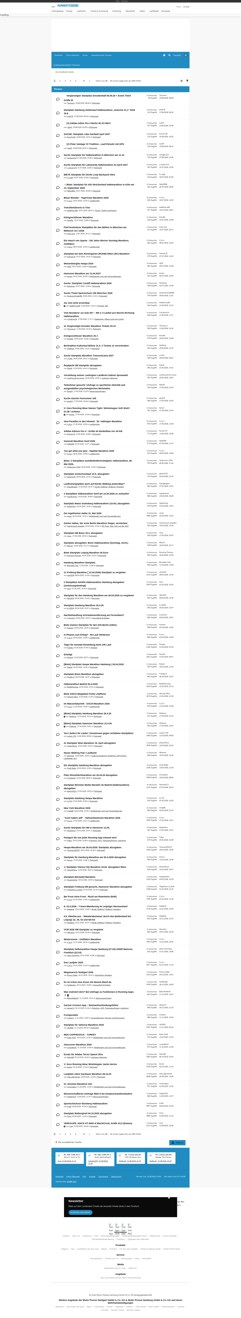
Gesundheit (130, 11)
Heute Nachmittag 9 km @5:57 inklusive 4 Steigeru (103, 1157)
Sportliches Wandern (103, 975)
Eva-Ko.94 (71, 137)
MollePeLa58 (72, 211)
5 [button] (75, 81)
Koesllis (70, 220)
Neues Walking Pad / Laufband (80, 753)
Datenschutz (116, 1177)
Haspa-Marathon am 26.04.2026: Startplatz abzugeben (92, 847)
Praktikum (121, 1239)
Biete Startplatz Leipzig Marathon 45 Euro (86, 552)
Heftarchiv (132, 1268)
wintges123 (72, 158)
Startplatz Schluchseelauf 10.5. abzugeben (86, 474)
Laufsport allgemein (110, 378)
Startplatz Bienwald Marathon (79, 877)
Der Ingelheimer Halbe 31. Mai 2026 (82, 513)
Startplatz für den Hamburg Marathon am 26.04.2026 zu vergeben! (99, 595)
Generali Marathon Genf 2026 (79, 441)
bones (69, 276)
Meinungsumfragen (98, 391)
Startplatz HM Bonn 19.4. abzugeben (83, 533)
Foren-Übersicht (73, 1177)
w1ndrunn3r (72, 319)
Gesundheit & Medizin (101, 618)
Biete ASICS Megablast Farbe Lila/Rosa (85, 694)
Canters (70, 1018)
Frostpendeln (71, 1015)
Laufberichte (94, 201)
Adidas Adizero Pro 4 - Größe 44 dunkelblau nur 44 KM (93, 431)
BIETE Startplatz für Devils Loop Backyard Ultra (89, 174)
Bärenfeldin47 (72, 998)
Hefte (117, 1)
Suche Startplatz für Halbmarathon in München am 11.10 (94, 155)
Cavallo (109, 1307)
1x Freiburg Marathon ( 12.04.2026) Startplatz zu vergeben (95, 572)
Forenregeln (103, 1177)
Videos (142, 11)
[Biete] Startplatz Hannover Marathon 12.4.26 (88, 723)
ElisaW (70, 391)
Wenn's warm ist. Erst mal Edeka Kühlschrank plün (73, 1157)
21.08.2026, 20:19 (165, 1161)
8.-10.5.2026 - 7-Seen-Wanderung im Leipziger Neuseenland (95, 906)
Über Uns (76, 1236)
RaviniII (70, 657)
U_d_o (69, 201)
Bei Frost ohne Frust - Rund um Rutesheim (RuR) (90, 896)
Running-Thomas (74, 556)
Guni (69, 589)
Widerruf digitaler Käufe (150, 1249)
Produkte (125, 1)
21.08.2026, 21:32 (134, 1161)
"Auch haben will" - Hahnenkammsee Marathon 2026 (92, 818)
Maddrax (70, 909)
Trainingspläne (57, 11)
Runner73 (71, 434)
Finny (69, 1116)
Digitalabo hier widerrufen (138, 1239)
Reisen (104, 1249)
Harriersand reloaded (75, 526)
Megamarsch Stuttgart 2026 (78, 972)
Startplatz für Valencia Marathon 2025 (84, 1025)
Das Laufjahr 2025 (73, 962)
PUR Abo (113, 1249)
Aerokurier (59, 1307)
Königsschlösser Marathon (78, 217)
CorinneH (71, 618)
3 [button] (65, 81)
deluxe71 (70, 1008)
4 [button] (70, 81)
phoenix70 (71, 477)
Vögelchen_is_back (74, 890)
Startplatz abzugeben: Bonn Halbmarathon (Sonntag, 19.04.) (96, 543)
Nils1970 (70, 598)
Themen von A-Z (111, 1259)
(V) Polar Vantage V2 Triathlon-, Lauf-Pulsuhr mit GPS (95, 144)
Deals (137, 1259)
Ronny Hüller (72, 975)
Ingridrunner (72, 497)
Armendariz (71, 1087)
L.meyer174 (72, 168)
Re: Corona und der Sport (134, 1155)
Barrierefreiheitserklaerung (103, 1239)
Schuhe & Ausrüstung (99, 11)
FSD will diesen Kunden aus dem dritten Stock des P (134, 1157)
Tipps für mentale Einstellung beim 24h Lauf (87, 644)
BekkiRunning (72, 687)
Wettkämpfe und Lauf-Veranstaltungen (105, 276)
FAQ (84, 1177)
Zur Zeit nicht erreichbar (77, 303)
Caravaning (99, 1307)
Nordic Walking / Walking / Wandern (109, 487)
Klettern (129, 1307)
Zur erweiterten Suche (64, 72)
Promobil (104, 1310)
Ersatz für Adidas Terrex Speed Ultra (83, 1054)
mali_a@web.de (73, 1077)
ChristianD (71, 778)
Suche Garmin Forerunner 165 (80, 398)
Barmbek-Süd (72, 566)
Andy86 (70, 811)
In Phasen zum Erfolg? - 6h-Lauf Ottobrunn (87, 635)
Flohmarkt (96, 103)
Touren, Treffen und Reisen (106, 211)
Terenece (71, 103)
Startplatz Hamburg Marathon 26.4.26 (84, 605)
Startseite (59, 1177)
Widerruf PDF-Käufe (171, 1249)
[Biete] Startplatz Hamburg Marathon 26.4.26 (87, 713)
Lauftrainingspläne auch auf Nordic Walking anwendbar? (94, 484)
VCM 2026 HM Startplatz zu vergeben (83, 929)
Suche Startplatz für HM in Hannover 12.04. (87, 827)
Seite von (101, 81)
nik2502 (70, 1028)
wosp (69, 516)
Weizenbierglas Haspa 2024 (78, 263)
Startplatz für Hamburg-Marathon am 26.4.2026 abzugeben (95, 857)
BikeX (89, 1307)
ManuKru (70, 932)
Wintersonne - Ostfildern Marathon (82, 939)
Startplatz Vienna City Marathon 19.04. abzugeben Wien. (97, 867)
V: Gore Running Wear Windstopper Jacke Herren (90, 1064)
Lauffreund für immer (75, 378)
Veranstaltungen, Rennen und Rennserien (108, 1018)
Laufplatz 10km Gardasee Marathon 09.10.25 (87, 1074)
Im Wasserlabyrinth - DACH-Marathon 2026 (87, 703)
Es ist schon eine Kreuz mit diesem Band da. (88, 982)
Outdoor (180, 1307)
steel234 (70, 575)
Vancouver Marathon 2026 (78, 1044)
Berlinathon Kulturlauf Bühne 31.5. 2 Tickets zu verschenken (96, 345)
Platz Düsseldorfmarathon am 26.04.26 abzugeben (90, 775)
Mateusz (72, 716)
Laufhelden (154, 11)
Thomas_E (71, 329)
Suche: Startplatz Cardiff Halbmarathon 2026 (88, 283)
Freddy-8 (70, 677)
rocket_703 (71, 736)
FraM (69, 1106)
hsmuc (69, 860)
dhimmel (70, 756)
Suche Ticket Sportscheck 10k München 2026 (88, 293)
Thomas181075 (73, 850)
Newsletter (146, 1259)
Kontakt (66, 1236)
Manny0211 (72, 791)
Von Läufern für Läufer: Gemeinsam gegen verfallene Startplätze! (99, 733)
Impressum (87, 1236)
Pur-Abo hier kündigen (129, 1249)
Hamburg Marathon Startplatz (79, 562)
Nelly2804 (71, 191)
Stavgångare (72, 487)
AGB (96, 1236)
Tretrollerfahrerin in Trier (77, 207)
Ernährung (116, 11)
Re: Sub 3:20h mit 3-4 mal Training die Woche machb (73, 1155)
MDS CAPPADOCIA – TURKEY (80, 1034)
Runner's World (117, 1310)
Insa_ (69, 536)
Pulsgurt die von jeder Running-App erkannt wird (90, 837)
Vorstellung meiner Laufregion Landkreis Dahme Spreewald (96, 375)
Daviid (69, 368)
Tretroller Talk (102, 306)
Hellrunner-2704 (73, 467)
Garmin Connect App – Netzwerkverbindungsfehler (91, 1005)
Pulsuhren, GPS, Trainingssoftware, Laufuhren (107, 841)
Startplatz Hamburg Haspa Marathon (83, 798)
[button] (89, 81)
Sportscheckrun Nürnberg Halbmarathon (86, 1103)
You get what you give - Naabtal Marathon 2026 (89, 451)
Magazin (64, 1249)
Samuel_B (71, 257)
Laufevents (81, 11)
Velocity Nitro (72, 697)
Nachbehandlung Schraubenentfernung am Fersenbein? (94, 615)
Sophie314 (71, 1097)
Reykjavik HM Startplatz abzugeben (83, 365)
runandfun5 (71, 1048)
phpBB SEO (71, 1182)
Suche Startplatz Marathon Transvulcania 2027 (89, 355)
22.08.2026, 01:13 (69, 1161)
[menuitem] (177, 55)
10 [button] (84, 81)
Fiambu (70, 648)
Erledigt (68, 654)
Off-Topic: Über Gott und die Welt (115, 526)
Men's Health (154, 1307)
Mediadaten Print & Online (115, 1268)
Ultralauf (93, 648)
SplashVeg (71, 506)
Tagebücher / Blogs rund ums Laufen (109, 319)
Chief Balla (71, 768)
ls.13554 (70, 608)
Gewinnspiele (126, 1259)
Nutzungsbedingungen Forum (134, 1236)
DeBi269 (70, 444)
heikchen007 (93, 1161)
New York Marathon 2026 (77, 808)
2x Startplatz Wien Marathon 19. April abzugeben (90, 743)
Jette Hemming (73, 955)
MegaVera (71, 831)
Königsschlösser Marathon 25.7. (81, 336)
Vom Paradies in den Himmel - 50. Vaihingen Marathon (93, 421)
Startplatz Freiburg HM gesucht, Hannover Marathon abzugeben (98, 887)
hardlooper (71, 985)
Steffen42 (122, 1161)
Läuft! (69, 127)
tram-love (71, 234)
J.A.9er (69, 359)
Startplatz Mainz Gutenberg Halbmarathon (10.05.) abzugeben (97, 503)
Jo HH (69, 801)
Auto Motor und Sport (75, 1307)
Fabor (69, 841)
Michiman (71, 286)
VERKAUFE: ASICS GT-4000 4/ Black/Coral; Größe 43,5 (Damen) (98, 1123)
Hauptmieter (72, 880)
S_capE (70, 178)
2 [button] (59, 81)
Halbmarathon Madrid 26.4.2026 (81, 684)
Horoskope (165, 11)
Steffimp (70, 349)
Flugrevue (119, 1307)
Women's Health (133, 1310)
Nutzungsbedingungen (110, 1236)
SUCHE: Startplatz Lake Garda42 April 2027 (87, 134)
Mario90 (70, 1057)
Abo (72, 1249)
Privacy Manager (170, 1236)
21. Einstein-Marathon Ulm (78, 1084)
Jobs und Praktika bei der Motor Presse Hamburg (120, 1278)
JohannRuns (72, 746)
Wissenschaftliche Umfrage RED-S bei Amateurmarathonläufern (98, 1094)
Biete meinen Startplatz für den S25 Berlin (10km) (90, 625)
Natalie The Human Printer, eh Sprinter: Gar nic (164, 1157)
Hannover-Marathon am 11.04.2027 (82, 273)
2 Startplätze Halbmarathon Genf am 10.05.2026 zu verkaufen (96, 493)
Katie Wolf (71, 1038)
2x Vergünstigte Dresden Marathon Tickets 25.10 (90, 326)
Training (69, 11)
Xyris (59, 1161)
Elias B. (70, 546)
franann (70, 628)
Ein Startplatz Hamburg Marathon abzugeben (88, 765)
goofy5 (70, 401)
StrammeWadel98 (74, 296)
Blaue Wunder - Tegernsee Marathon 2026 (86, 198)
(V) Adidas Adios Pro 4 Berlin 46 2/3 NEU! (89, 123)
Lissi (71, 1126)
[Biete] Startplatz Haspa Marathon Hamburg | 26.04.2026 (94, 664)
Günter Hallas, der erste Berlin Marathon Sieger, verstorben (95, 523)
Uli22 (69, 266)
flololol (69, 667)
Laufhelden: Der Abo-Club (88, 1249)
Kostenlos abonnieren (80, 1212)
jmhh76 (70, 116)
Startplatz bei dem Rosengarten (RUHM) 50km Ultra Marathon (97, 254)
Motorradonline (168, 1307)
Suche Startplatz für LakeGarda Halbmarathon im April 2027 (96, 165)
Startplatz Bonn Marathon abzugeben (84, 674)
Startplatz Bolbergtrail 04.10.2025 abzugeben (88, 1113)
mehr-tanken (140, 1307)
